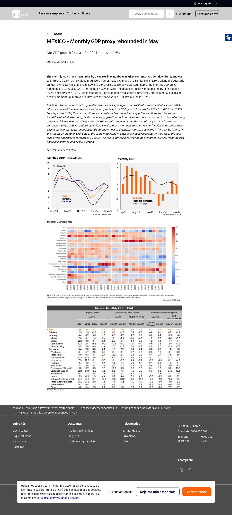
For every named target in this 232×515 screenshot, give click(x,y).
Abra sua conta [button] (207, 14)
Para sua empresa (51, 13)
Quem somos (21, 430)
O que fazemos (22, 436)
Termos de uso (131, 430)
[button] (206, 3)
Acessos (185, 13)
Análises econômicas (80, 430)
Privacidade (130, 436)
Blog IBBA (73, 436)
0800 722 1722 (207, 438)
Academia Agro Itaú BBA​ (82, 441)
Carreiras (18, 447)
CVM (125, 441)
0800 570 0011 (200, 431)
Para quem (19, 441)
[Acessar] (170, 14)
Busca (86, 13)
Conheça (73, 13)
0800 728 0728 (192, 425)
